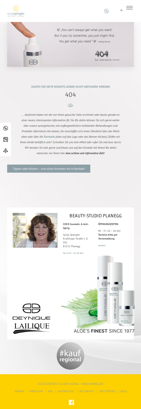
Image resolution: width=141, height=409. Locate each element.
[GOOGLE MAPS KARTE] (5, 139)
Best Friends (107, 391)
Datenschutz (66, 391)
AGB (50, 391)
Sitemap (19, 391)
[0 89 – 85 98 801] (5, 128)
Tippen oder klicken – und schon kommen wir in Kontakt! (49, 168)
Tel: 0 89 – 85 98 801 (73, 253)
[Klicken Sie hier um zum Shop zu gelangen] (114, 11)
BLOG (124, 391)
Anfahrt (101, 245)
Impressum (36, 391)
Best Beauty (87, 391)
